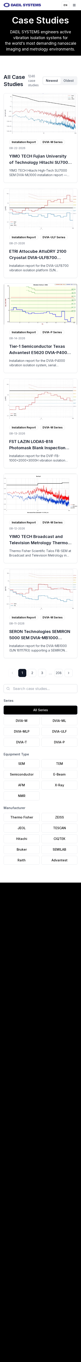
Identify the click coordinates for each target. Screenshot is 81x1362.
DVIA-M (21, 721)
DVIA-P (59, 742)
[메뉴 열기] (74, 5)
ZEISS (59, 817)
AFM (21, 785)
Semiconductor (22, 774)
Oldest (68, 80)
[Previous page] (12, 673)
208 (59, 673)
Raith (22, 860)
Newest (52, 80)
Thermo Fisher (21, 817)
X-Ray (59, 785)
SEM (21, 763)
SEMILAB (59, 849)
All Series (40, 710)
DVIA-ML (59, 721)
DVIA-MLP (21, 731)
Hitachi (21, 839)
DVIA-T (21, 742)
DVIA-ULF (59, 731)
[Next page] (69, 673)
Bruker (22, 849)
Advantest (60, 860)
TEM (59, 763)
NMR (21, 796)
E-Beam (59, 774)
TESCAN (59, 828)
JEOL (22, 828)
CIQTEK (59, 839)
